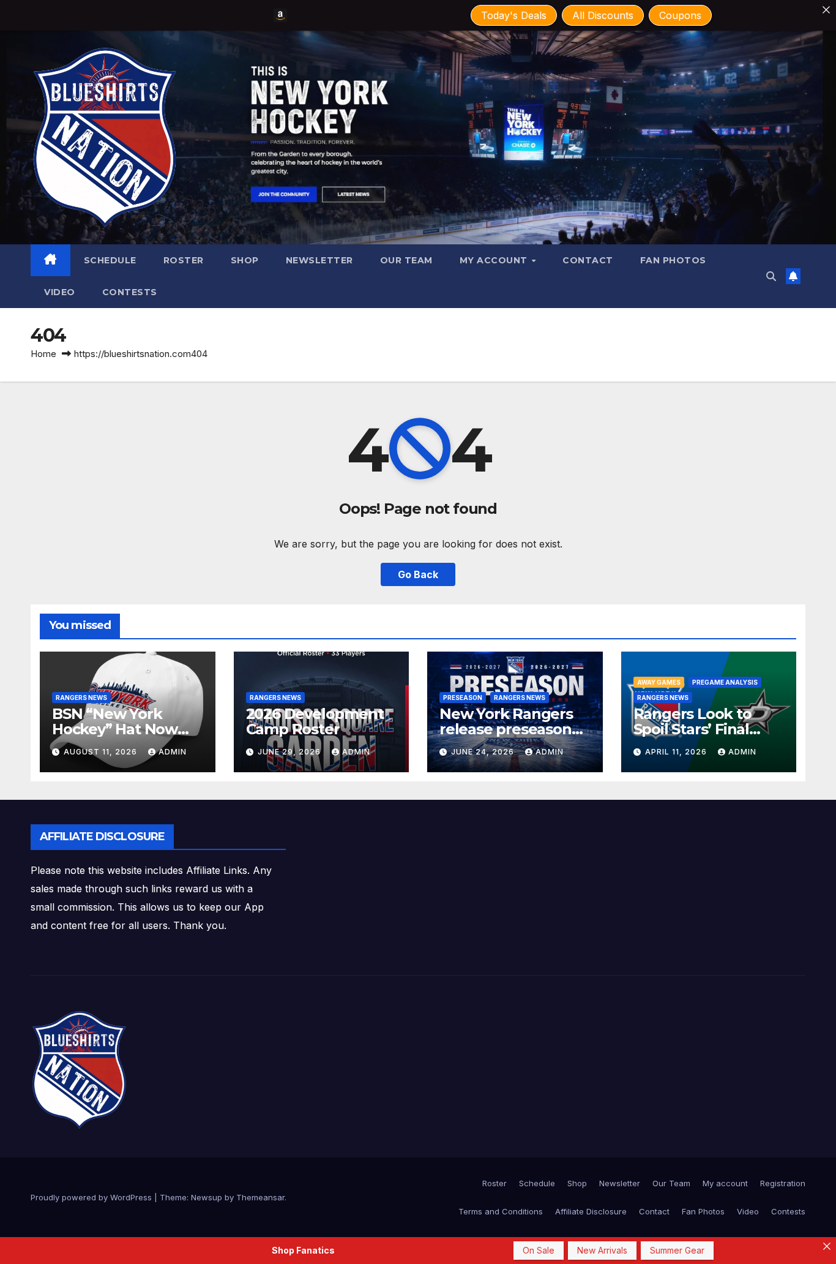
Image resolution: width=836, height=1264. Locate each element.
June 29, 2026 (290, 751)
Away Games (659, 682)
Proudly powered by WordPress (92, 1197)
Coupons (680, 15)
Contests (129, 292)
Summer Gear (677, 1250)
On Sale (538, 1250)
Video (59, 292)
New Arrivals (602, 1250)
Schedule (110, 260)
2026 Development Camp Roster (315, 721)
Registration (782, 1183)
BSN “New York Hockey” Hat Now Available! (114, 729)
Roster (183, 260)
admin (173, 751)
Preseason (462, 697)
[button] (771, 276)
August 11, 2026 (102, 751)
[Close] (826, 10)
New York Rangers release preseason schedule (506, 729)
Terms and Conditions (500, 1211)
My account (495, 260)
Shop (245, 260)
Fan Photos (673, 260)
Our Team (406, 260)
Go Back (418, 574)
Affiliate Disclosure (591, 1211)
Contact (587, 260)
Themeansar (260, 1197)
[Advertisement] (509, 851)
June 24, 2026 (484, 751)
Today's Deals (514, 15)
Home (43, 353)
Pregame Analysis (725, 682)
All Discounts (602, 15)
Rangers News (81, 697)
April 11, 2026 (677, 751)
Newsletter (319, 260)
